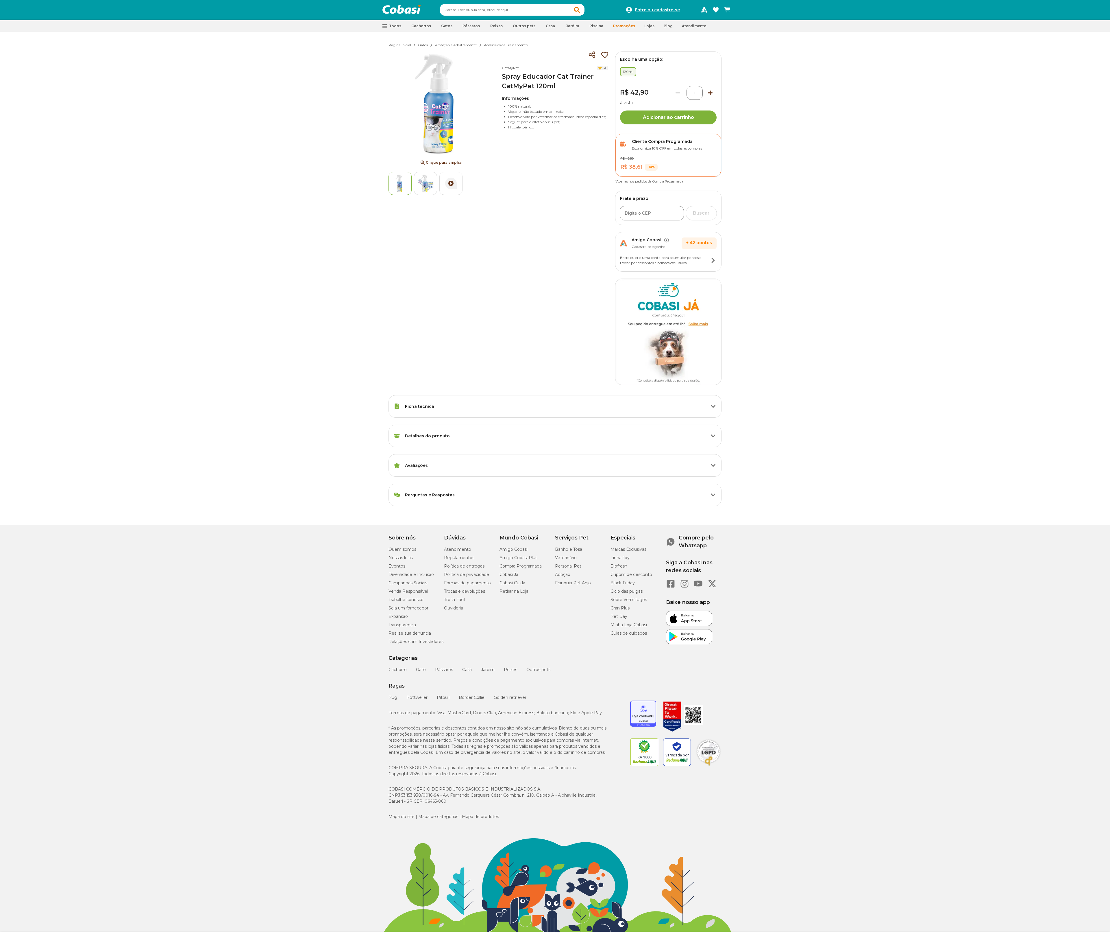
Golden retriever (510, 697)
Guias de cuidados (628, 633)
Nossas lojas (400, 557)
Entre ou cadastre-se (657, 9)
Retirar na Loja (514, 591)
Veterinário (566, 557)
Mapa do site (401, 816)
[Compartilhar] (592, 54)
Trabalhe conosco (405, 599)
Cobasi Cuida (512, 582)
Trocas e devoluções (464, 591)
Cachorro (397, 669)
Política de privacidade (466, 574)
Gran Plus (620, 608)
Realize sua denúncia (409, 633)
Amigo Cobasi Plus (518, 557)
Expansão (398, 616)
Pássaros (444, 669)
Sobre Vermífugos (628, 599)
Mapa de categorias (438, 816)
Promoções (624, 26)
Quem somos (402, 549)
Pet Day (618, 616)
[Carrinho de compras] (727, 9)
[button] (576, 10)
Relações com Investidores (415, 641)
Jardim (488, 669)
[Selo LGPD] (708, 766)
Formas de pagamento (467, 582)
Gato (421, 669)
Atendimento (694, 26)
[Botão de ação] (713, 260)
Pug (392, 697)
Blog (668, 26)
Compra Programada (521, 566)
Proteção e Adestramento (456, 45)
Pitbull (443, 697)
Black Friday (622, 582)
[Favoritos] (715, 9)
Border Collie (471, 697)
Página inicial (399, 45)
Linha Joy (620, 557)
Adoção (562, 574)
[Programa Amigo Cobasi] (704, 9)
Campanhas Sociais (407, 582)
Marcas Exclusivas (628, 549)
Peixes (510, 669)
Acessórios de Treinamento (506, 45)
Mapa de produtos (480, 816)
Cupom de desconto (631, 574)
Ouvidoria (453, 608)
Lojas (649, 26)
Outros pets (538, 669)
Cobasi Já (509, 574)
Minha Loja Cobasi (628, 624)
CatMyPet (510, 68)
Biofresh (618, 566)
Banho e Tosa (568, 549)
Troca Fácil (454, 599)
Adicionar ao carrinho (668, 117)
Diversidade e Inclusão (411, 574)
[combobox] (512, 10)
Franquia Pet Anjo (573, 582)
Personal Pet (568, 566)
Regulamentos (459, 557)
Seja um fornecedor (408, 608)
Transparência (402, 624)
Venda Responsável (408, 591)
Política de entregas (464, 566)
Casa (467, 669)
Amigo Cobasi (514, 549)
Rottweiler (417, 697)
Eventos (396, 566)
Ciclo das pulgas (626, 591)
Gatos (423, 45)
